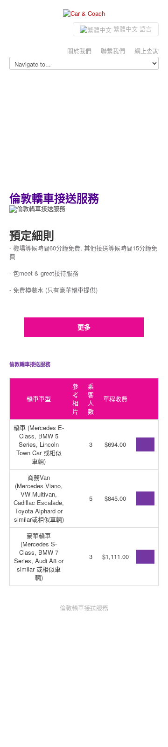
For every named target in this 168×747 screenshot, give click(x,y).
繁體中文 (132, 28)
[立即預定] (145, 444)
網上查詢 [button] (146, 50)
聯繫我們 (113, 50)
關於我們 (79, 50)
